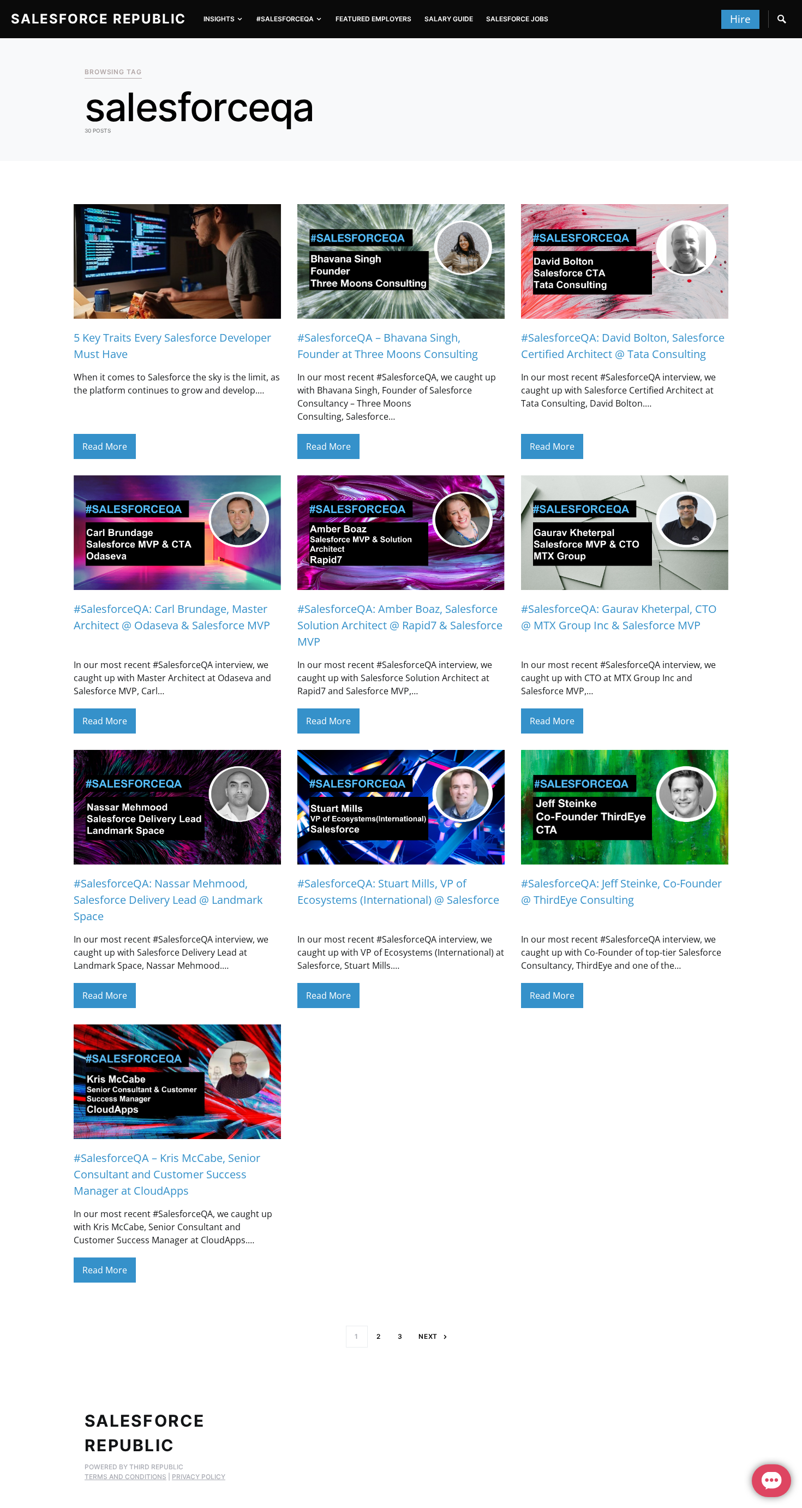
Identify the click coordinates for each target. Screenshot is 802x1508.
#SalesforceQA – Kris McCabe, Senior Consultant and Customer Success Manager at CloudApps (167, 1174)
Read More (104, 446)
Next (428, 1336)
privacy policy (198, 1477)
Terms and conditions (125, 1477)
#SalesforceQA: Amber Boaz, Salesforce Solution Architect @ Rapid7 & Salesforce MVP (399, 625)
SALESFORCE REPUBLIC (98, 19)
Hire (740, 19)
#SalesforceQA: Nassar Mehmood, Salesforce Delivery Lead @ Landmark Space (168, 899)
